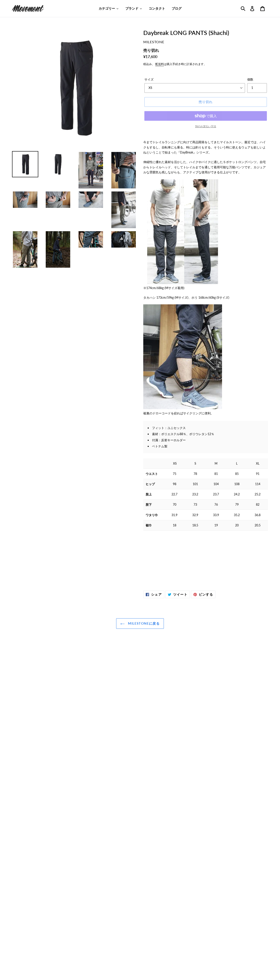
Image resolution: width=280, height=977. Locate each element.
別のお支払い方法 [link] (205, 126)
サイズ (149, 79)
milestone (153, 42)
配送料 (159, 64)
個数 (250, 79)
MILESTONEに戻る (143, 623)
